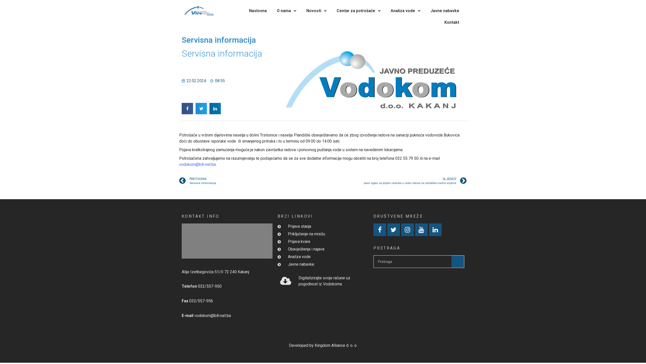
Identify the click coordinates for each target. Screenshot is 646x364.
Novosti (313, 10)
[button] (187, 108)
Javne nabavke (444, 10)
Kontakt (451, 22)
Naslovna (258, 10)
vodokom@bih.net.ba (197, 164)
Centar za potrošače (356, 10)
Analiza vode (403, 10)
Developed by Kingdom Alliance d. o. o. (323, 345)
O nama (284, 10)
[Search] (457, 262)
